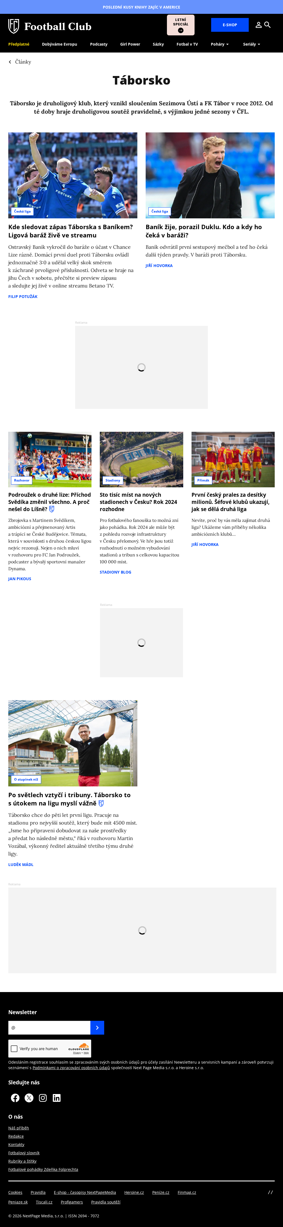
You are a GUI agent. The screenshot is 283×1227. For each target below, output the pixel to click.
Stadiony (113, 480)
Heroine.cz (134, 1192)
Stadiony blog (115, 572)
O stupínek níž (26, 779)
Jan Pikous (19, 578)
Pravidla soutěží (105, 1202)
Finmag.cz (187, 1192)
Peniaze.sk (18, 1202)
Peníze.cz (160, 1192)
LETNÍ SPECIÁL (181, 22)
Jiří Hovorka (159, 265)
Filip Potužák (22, 296)
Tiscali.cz (44, 1202)
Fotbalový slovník (24, 1152)
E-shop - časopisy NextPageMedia (85, 1192)
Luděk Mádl (20, 864)
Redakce (16, 1136)
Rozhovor (21, 480)
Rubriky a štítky (22, 1161)
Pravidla (38, 1192)
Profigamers (72, 1202)
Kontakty (16, 1144)
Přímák (203, 480)
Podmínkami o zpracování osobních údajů (71, 1067)
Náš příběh (18, 1128)
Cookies (15, 1192)
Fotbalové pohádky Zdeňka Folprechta (43, 1169)
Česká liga (22, 211)
